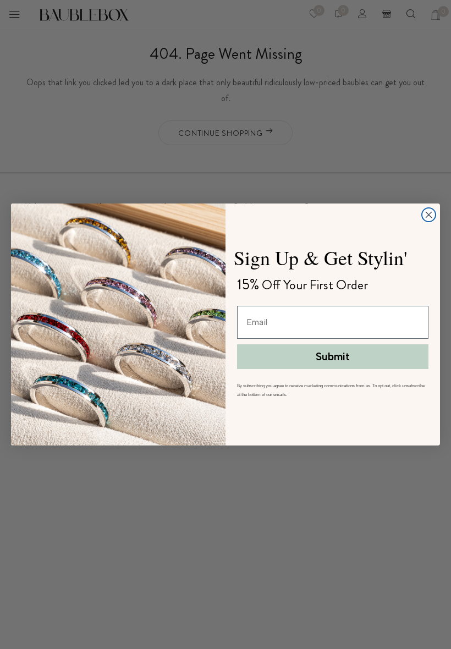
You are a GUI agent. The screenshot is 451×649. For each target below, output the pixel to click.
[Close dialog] (429, 215)
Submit (333, 356)
